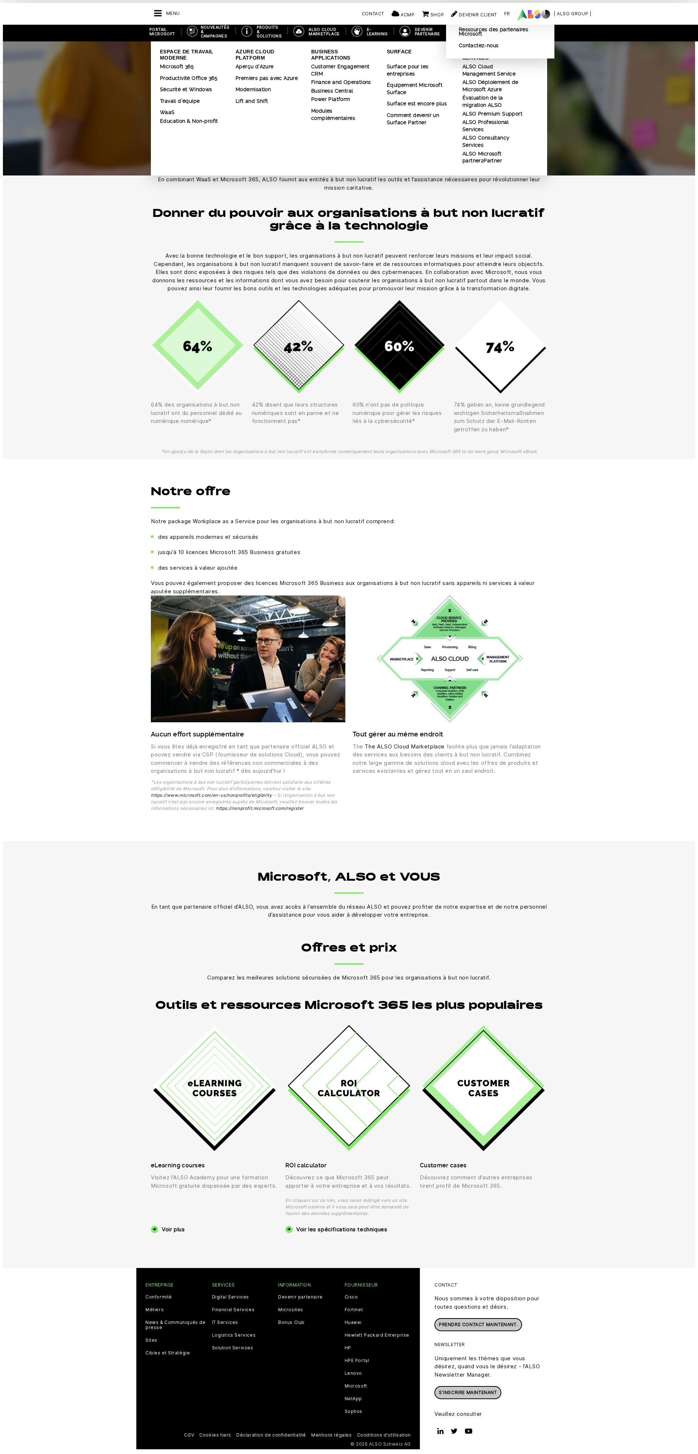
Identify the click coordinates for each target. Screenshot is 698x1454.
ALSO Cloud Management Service (489, 70)
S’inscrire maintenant (468, 1392)
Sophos (354, 1411)
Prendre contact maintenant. (478, 1324)
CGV (189, 1435)
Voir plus (173, 1229)
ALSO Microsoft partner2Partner (482, 157)
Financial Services (233, 1309)
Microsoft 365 (177, 66)
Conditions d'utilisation (384, 1435)
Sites (151, 1340)
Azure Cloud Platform (255, 55)
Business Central (332, 91)
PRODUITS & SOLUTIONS (269, 31)
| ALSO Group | (572, 13)
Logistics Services (234, 1335)
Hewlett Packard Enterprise (377, 1335)
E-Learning (377, 31)
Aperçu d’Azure (255, 66)
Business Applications (330, 55)
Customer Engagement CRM (340, 70)
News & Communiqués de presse (175, 1325)
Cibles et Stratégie (167, 1353)
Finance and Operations (341, 82)
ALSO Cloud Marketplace (324, 31)
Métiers (154, 1309)
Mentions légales (331, 1435)
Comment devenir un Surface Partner (413, 118)
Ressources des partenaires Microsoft (493, 32)
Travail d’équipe (180, 101)
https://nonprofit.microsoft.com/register (260, 808)
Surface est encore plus (417, 103)
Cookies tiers (215, 1435)
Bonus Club (291, 1322)
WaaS (167, 112)
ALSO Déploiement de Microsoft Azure (490, 85)
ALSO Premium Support (492, 114)
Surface (399, 51)
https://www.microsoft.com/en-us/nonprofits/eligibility (211, 795)
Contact (373, 13)
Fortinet (354, 1309)
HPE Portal (357, 1360)
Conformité (158, 1297)
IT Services (225, 1322)
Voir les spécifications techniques (341, 1229)
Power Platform (330, 99)
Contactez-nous (479, 45)
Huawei (353, 1322)
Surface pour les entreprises (407, 70)
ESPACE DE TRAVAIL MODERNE (187, 55)
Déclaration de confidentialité (271, 1435)
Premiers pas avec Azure (267, 78)
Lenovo (353, 1373)
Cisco (351, 1297)
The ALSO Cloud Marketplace (405, 746)
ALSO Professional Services (485, 125)
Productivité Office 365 (188, 78)
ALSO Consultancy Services (485, 141)
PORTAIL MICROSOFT (162, 31)
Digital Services (230, 1297)
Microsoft (356, 1386)
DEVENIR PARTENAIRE (427, 31)
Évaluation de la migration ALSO (482, 101)
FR (507, 13)
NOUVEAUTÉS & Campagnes (215, 31)
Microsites (290, 1309)
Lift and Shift (252, 101)
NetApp (353, 1398)
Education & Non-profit (189, 121)
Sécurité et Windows (186, 89)
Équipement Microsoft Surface (414, 88)
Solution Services (232, 1347)
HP (348, 1347)
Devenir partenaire (300, 1297)
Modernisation (253, 89)
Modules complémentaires (333, 114)
